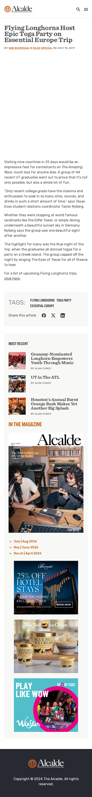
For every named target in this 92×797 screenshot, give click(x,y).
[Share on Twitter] (53, 315)
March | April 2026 (28, 553)
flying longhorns (42, 300)
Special (46, 48)
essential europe (42, 306)
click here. (12, 278)
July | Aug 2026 (25, 541)
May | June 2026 (26, 547)
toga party (63, 300)
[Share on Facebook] (43, 315)
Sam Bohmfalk (19, 48)
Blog (36, 48)
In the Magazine (25, 424)
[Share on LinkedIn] (62, 315)
